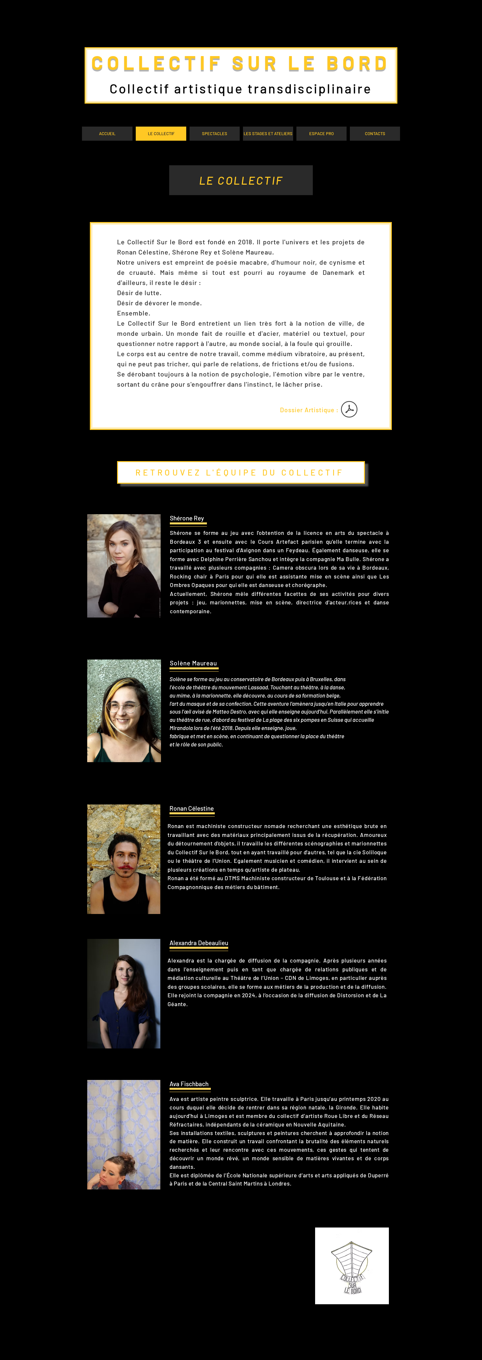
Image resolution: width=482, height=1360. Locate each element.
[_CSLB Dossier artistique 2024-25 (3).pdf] (349, 410)
